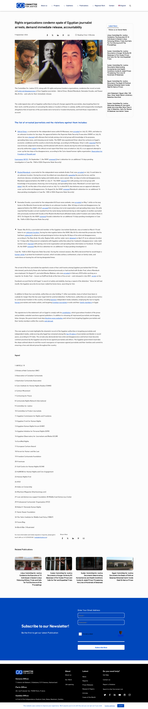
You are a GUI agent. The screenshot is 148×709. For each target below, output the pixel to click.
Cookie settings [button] (110, 705)
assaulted (72, 174)
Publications (83, 5)
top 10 (68, 333)
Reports (85, 680)
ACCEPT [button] (121, 705)
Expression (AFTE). (22, 159)
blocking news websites (54, 317)
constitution (66, 312)
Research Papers (88, 688)
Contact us (106, 679)
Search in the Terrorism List (113, 689)
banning (53, 299)
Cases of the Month (89, 697)
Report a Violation (109, 684)
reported (92, 142)
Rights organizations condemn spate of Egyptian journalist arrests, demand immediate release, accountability (53, 24)
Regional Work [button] (99, 5)
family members (86, 302)
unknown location (32, 232)
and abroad (49, 320)
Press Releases (87, 684)
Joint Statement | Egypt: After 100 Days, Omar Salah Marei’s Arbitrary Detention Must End (119, 95)
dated (20, 186)
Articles (85, 692)
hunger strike (20, 254)
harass (17, 302)
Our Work (68, 679)
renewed (52, 159)
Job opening (69, 684)
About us (44, 5)
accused (45, 207)
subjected (28, 235)
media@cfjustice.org (40, 537)
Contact (111, 5)
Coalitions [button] (69, 5)
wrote (94, 275)
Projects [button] (56, 5)
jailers (73, 333)
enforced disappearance (27, 90)
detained (73, 237)
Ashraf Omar (22, 131)
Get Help (106, 674)
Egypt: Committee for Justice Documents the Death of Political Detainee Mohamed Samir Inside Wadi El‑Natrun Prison (119, 83)
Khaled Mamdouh (24, 172)
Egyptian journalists (59, 302)
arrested (76, 131)
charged (31, 136)
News (84, 676)
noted (34, 148)
